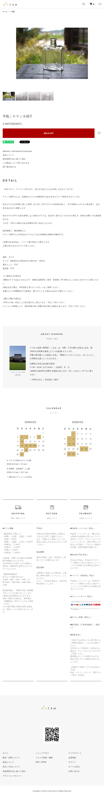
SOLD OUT (49, 133)
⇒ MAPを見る (36, 379)
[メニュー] (100, 4)
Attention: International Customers (17, 151)
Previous (20, 53)
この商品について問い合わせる (16, 162)
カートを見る (74, 766)
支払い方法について (11, 766)
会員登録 (72, 757)
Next (84, 53)
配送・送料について (11, 757)
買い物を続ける (9, 166)
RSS (37, 762)
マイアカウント (75, 753)
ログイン (72, 762)
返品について (8, 155)
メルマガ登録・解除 (44, 757)
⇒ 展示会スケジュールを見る (19, 476)
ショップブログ (42, 753)
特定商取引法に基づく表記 (14, 158)
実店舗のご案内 (51, 379)
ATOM (43, 762)
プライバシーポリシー (12, 775)
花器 (13, 11)
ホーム (5, 11)
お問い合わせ (74, 771)
